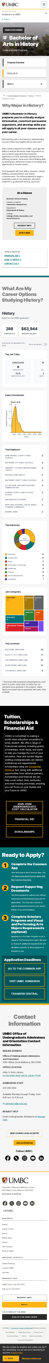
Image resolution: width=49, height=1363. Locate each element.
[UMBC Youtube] (33, 1158)
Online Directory (8, 1263)
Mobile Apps (7, 1238)
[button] (24, 84)
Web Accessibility (37, 1336)
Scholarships (24, 831)
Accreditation (10, 1332)
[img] (30, 536)
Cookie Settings (12, 1336)
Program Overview (15, 62)
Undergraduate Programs (17, 96)
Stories (4, 1242)
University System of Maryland (22, 1328)
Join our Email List (24, 1143)
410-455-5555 (19, 1284)
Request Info (24, 1298)
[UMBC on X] (16, 1158)
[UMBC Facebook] (8, 1158)
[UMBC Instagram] (24, 1158)
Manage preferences (31, 1358)
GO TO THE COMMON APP (24, 968)
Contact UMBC (8, 1268)
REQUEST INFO (24, 225)
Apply (24, 1305)
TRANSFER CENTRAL (24, 993)
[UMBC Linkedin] (41, 1158)
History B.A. (12, 73)
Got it (10, 1358)
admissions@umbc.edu (16, 1103)
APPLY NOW (24, 233)
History (31, 96)
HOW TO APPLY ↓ (12, 259)
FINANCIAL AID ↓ (12, 256)
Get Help (5, 1272)
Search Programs (13, 30)
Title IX (25, 1336)
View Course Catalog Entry (24, 1133)
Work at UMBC (7, 1251)
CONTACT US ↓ (11, 263)
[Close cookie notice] (46, 1346)
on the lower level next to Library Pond (22, 1075)
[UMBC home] (10, 4)
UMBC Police (7, 1284)
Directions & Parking (11, 1194)
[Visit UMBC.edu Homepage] (4, 95)
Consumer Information (25, 1340)
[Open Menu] (44, 4)
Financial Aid (24, 819)
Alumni (4, 1224)
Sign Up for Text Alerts (11, 1289)
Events (4, 1233)
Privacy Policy (17, 1352)
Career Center (8, 1229)
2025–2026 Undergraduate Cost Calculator (24, 806)
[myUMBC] (8, 1211)
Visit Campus (7, 1246)
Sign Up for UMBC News (24, 1317)
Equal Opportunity (25, 1332)
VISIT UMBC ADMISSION (24, 981)
